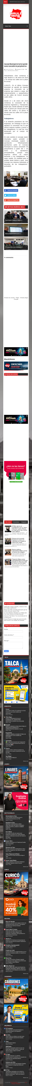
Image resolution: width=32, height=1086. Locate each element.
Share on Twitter (12, 195)
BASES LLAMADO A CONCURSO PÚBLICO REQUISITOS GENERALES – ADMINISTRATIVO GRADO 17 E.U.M (16, 728)
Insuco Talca (9, 841)
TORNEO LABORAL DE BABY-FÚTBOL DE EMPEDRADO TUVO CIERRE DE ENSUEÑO (16, 736)
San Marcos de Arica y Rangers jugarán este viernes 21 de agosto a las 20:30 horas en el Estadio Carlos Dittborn (16, 961)
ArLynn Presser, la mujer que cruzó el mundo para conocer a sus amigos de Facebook (15, 619)
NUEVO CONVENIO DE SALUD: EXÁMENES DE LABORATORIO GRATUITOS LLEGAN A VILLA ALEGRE (15, 720)
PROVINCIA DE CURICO (13, 70)
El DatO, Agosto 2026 (11, 946)
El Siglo (8, 1054)
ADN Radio (8, 1046)
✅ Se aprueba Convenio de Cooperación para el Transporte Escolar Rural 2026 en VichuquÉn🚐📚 (15, 743)
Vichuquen (8, 740)
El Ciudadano (9, 1028)
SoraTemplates (13, 1082)
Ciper (7, 1041)
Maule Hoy (8, 958)
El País (7, 1070)
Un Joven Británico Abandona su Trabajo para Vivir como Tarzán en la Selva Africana (15, 613)
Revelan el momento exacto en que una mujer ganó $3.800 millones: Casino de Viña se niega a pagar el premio (15, 1049)
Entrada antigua (24, 297)
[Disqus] (16, 324)
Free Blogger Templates (19, 1083)
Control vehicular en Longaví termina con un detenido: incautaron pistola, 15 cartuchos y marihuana (16, 953)
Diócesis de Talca (10, 847)
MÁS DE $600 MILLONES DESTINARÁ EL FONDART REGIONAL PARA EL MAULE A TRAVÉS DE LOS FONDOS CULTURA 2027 (16, 969)
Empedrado (9, 732)
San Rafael (8, 756)
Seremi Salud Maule (11, 860)
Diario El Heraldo (10, 921)
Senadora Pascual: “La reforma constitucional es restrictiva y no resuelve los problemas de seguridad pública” (16, 1057)
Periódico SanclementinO (12, 945)
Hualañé (8, 725)
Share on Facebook (12, 190)
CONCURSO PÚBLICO (11, 757)
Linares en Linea (10, 950)
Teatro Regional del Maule (12, 854)
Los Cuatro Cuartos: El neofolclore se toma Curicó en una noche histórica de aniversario (16, 712)
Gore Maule (9, 831)
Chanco (8, 748)
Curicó (7, 709)
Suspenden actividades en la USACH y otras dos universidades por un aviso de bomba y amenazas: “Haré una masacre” (15, 1073)
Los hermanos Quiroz (11, 1042)
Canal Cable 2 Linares (11, 929)
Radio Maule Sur (10, 966)
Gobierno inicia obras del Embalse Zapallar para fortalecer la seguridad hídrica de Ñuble (16, 1065)
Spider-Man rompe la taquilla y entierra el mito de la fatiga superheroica (15, 607)
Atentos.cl (8, 938)
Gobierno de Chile (10, 1062)
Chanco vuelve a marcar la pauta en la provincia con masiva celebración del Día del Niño (15, 751)
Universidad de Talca (11, 816)
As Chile (8, 1035)
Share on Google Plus (13, 200)
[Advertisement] (16, 46)
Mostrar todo (25, 761)
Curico (5, 70)
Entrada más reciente (9, 297)
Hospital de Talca (10, 822)
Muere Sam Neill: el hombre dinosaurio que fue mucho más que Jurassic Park (15, 610)
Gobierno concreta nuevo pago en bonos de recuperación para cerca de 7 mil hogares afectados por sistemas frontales (16, 924)
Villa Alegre (9, 717)
